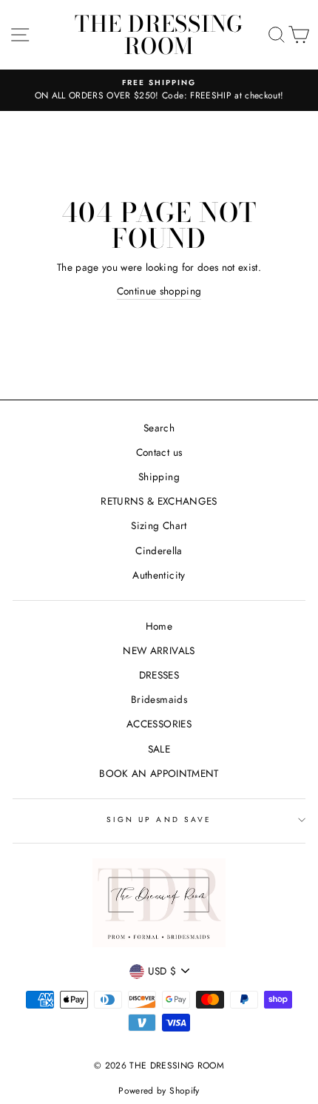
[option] (159, 90)
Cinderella (158, 550)
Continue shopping (159, 290)
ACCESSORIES (159, 723)
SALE (159, 748)
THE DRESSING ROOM (159, 35)
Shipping (159, 476)
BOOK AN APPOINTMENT (158, 773)
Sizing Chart (158, 525)
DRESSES (159, 674)
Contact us (159, 452)
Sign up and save (159, 819)
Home (159, 626)
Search (159, 427)
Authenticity (158, 575)
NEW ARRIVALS (158, 650)
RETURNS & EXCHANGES (159, 501)
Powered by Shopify (158, 1090)
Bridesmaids (159, 699)
